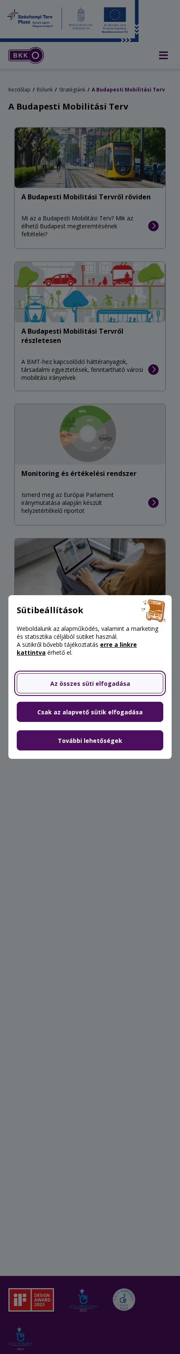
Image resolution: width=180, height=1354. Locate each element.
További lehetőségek (90, 741)
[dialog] (90, 677)
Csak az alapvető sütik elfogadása (90, 712)
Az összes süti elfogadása (90, 683)
